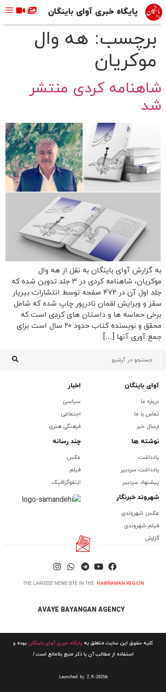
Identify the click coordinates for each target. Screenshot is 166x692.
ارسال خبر (147, 426)
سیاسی (72, 401)
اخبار (74, 385)
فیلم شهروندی (141, 526)
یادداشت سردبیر (139, 470)
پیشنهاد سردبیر (140, 482)
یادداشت (148, 457)
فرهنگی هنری (65, 426)
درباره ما (150, 401)
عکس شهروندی (140, 513)
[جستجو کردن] (15, 360)
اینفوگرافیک (66, 482)
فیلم (75, 470)
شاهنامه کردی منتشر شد (95, 97)
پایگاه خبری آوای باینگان (93, 12)
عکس (74, 457)
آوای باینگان (142, 385)
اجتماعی (71, 414)
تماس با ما (146, 414)
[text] (83, 676)
